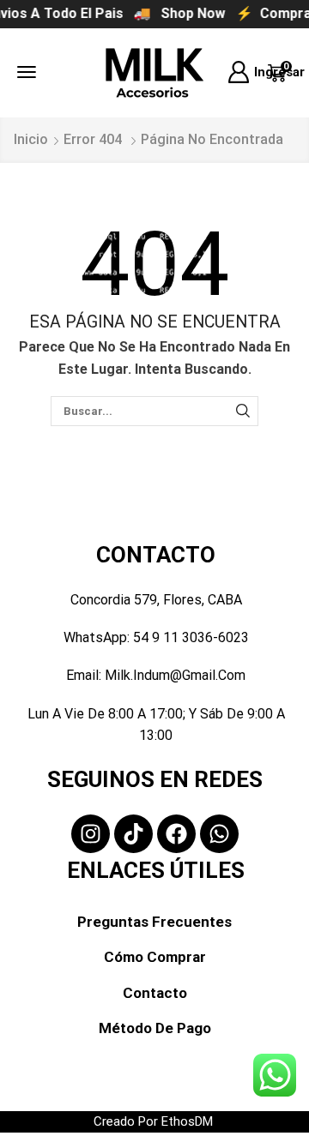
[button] (26, 72)
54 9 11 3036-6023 (191, 637)
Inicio (31, 139)
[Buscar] (243, 410)
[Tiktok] (133, 833)
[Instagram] (90, 833)
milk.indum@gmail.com (175, 675)
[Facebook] (176, 833)
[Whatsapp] (219, 833)
